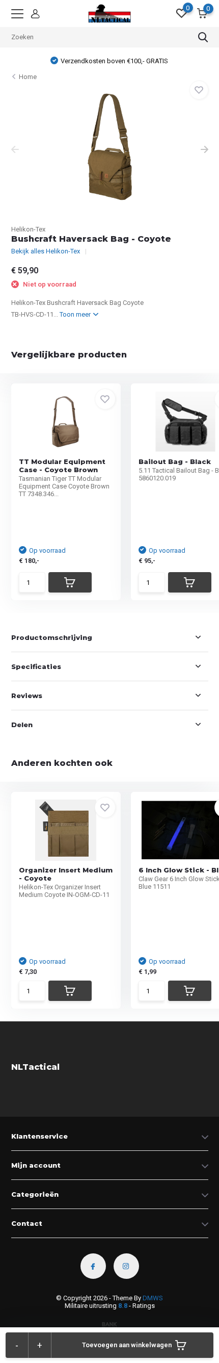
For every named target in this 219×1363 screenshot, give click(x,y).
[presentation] (15, 150)
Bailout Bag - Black (175, 461)
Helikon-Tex (28, 229)
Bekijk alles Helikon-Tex (45, 251)
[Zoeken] (203, 37)
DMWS (153, 1298)
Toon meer (76, 314)
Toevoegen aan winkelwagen (127, 1345)
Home (28, 77)
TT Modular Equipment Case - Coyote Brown (62, 465)
